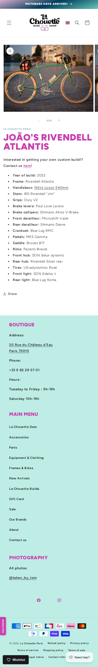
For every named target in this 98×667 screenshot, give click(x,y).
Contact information (62, 657)
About (14, 530)
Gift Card (16, 499)
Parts (13, 448)
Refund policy (57, 643)
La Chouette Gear (23, 427)
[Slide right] (59, 120)
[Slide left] (39, 120)
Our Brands (18, 519)
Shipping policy (53, 650)
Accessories (19, 437)
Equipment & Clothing (26, 458)
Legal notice (36, 657)
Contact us (18, 540)
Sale (12, 509)
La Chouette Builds (24, 489)
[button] (9, 23)
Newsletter (3, 626)
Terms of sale (76, 650)
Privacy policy (79, 643)
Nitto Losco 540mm (51, 188)
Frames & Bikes (21, 468)
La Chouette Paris (31, 643)
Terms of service (28, 650)
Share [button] (12, 294)
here (27, 166)
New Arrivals (19, 478)
